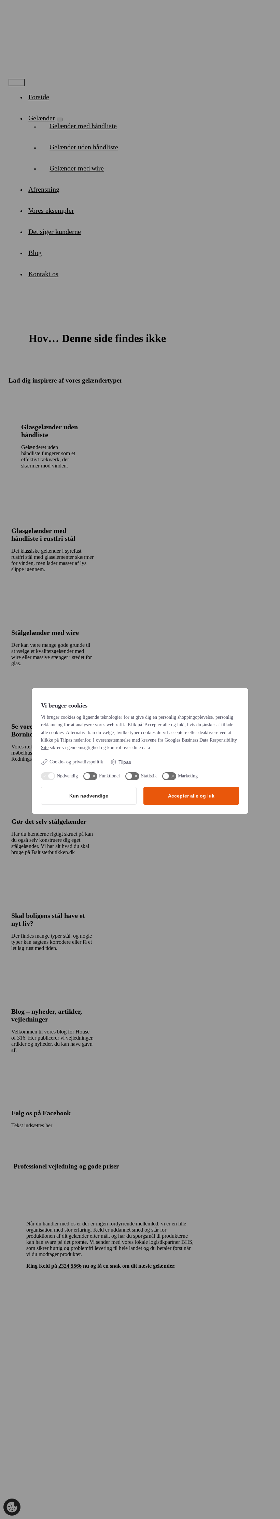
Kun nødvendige (88, 796)
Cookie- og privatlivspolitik (76, 761)
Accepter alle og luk (191, 796)
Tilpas (124, 762)
